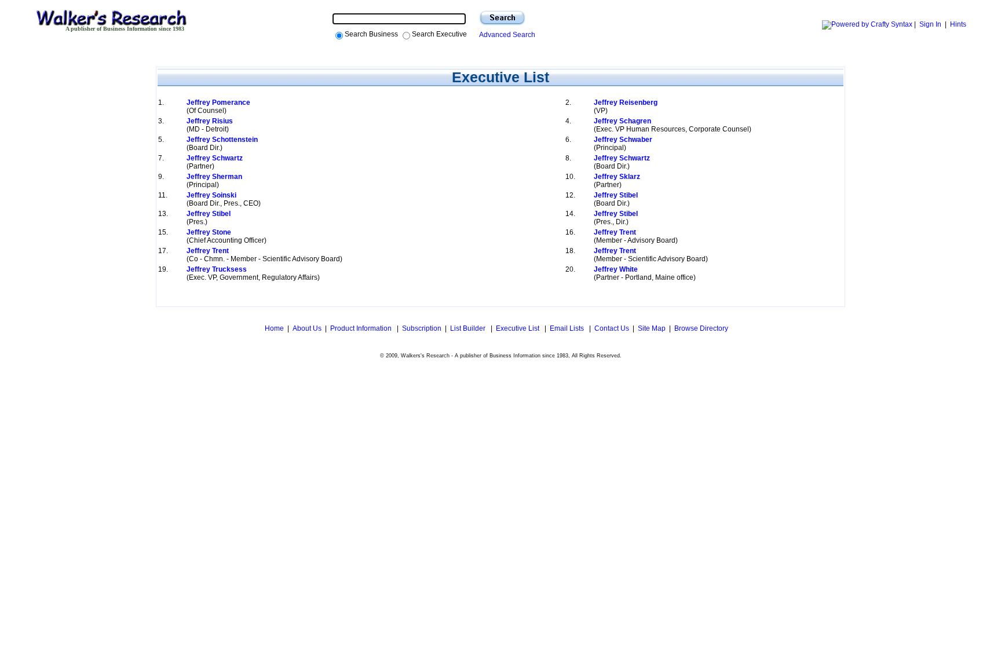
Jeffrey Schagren (622, 121)
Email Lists (568, 328)
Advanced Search (505, 35)
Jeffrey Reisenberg (625, 102)
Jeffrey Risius (210, 121)
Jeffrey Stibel (616, 195)
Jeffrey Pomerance (218, 102)
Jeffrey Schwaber (623, 140)
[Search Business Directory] (502, 18)
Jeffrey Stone (209, 232)
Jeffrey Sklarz (617, 177)
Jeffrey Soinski (211, 195)
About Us (307, 328)
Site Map (652, 328)
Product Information (361, 328)
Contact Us (611, 328)
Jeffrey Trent (615, 232)
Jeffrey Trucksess (217, 269)
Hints (958, 24)
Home (273, 328)
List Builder (468, 328)
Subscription (421, 328)
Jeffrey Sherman (214, 177)
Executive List (518, 328)
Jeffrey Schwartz (215, 158)
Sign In (930, 24)
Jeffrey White (616, 269)
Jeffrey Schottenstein (222, 140)
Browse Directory (701, 328)
